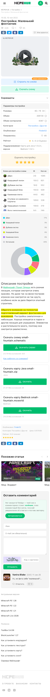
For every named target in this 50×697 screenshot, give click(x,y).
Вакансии (22, 684)
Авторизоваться (15, 516)
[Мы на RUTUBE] (14, 691)
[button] (4, 3)
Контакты (35, 684)
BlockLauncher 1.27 (9, 635)
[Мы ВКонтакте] (9, 691)
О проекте (8, 684)
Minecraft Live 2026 (10, 616)
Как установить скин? (11, 656)
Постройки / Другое (37, 126)
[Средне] (25, 163)
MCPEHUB (5, 10)
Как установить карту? (11, 650)
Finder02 (43, 131)
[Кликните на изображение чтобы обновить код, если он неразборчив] (12, 560)
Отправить (12, 567)
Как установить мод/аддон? (14, 640)
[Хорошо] (29, 163)
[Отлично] (33, 163)
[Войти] (40, 3)
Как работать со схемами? (15, 358)
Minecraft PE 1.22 (8, 606)
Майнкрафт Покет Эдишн (16, 287)
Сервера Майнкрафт (10, 661)
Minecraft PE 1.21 (8, 611)
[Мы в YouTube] (3, 691)
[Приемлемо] (21, 163)
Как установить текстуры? (13, 645)
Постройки (15, 10)
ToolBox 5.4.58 (7, 630)
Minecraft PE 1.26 (8, 601)
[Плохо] (17, 163)
